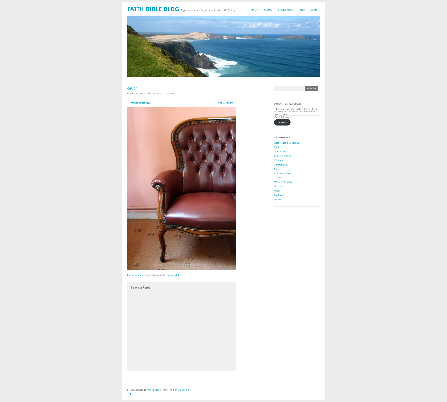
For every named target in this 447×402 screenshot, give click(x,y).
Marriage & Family (283, 182)
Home (254, 10)
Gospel (277, 169)
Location (267, 10)
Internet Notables (283, 173)
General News (281, 164)
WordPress (153, 390)
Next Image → (227, 102)
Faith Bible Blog (153, 9)
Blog (303, 10)
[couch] (181, 269)
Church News (280, 151)
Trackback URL (173, 275)
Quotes (277, 199)
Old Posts (279, 195)
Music (277, 190)
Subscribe (282, 122)
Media (313, 10)
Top (129, 393)
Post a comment (135, 275)
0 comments (168, 93)
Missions (278, 186)
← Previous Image (138, 102)
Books (277, 147)
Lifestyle (278, 177)
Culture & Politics (282, 156)
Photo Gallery (286, 10)
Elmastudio (183, 390)
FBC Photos (279, 160)
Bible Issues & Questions (286, 143)
